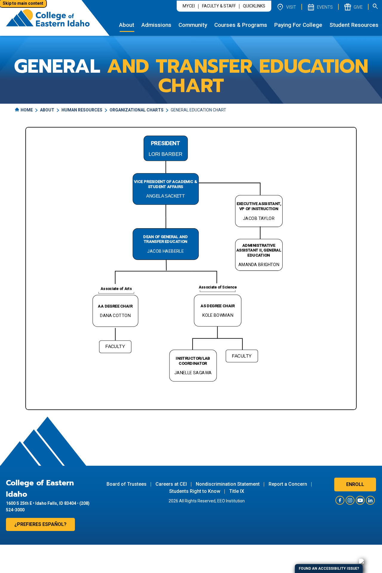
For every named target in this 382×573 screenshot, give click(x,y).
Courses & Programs (240, 24)
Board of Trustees (127, 484)
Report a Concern (288, 484)
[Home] (48, 18)
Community (192, 24)
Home (27, 110)
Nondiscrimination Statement (228, 484)
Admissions (156, 24)
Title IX (236, 491)
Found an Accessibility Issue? (329, 568)
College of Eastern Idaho (40, 488)
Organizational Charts (137, 110)
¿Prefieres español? (40, 524)
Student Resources (353, 24)
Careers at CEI (171, 484)
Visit (286, 6)
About (126, 24)
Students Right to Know (194, 491)
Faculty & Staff (219, 6)
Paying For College (298, 24)
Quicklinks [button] (254, 6)
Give (353, 6)
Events (320, 6)
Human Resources (81, 110)
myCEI (189, 6)
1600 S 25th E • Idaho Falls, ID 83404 (41, 503)
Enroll (355, 484)
